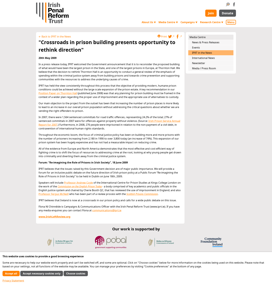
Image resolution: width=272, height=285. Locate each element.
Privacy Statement (13, 280)
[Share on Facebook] (179, 36)
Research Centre (211, 22)
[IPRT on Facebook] (234, 5)
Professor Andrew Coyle (78, 182)
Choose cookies (75, 273)
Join (211, 13)
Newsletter (198, 63)
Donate (227, 13)
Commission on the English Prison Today (80, 186)
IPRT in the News (202, 52)
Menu (231, 22)
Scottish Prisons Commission (142, 194)
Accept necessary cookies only (41, 273)
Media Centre (168, 22)
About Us (149, 22)
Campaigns (189, 22)
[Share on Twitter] (171, 36)
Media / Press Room (204, 68)
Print (163, 36)
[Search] (228, 5)
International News (203, 58)
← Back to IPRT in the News (55, 36)
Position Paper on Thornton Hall (58, 93)
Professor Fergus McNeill (54, 194)
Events (196, 47)
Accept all (11, 273)
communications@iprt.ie (106, 210)
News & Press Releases (205, 42)
